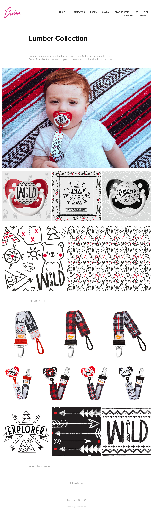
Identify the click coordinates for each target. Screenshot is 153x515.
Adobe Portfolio (80, 507)
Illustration (78, 12)
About (62, 12)
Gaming (105, 12)
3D (137, 12)
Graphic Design (122, 12)
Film (146, 12)
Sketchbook (126, 15)
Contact (143, 15)
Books (93, 12)
